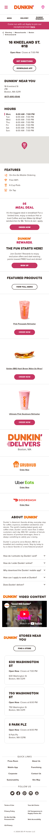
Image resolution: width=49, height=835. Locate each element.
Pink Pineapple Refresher (24, 324)
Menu (9, 18)
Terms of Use (9, 805)
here (32, 27)
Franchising (36, 767)
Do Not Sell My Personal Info (9, 818)
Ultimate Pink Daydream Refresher (24, 414)
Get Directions (24, 61)
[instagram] (31, 793)
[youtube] (36, 793)
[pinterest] (24, 793)
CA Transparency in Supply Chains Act (35, 812)
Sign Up (24, 265)
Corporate (12, 774)
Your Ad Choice (33, 805)
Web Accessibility (34, 819)
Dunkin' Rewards (40, 18)
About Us (36, 761)
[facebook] (18, 793)
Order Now (24, 227)
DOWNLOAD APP (24, 68)
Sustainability (13, 780)
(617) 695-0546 (12, 97)
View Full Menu (24, 287)
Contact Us (36, 774)
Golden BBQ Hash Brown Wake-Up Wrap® (24, 369)
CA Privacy (8, 825)
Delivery (24, 18)
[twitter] (12, 793)
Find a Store (24, 648)
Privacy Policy (9, 811)
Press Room (13, 761)
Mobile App (13, 767)
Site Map (36, 780)
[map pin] (24, 145)
